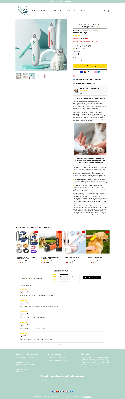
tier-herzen (38, 396)
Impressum (18, 371)
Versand (68, 396)
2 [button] (60, 345)
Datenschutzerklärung (56, 396)
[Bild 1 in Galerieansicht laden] (19, 76)
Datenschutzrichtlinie (21, 362)
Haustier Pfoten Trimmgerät (72, 257)
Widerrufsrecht (46, 396)
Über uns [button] (85, 354)
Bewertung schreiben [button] (92, 278)
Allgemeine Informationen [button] (26, 354)
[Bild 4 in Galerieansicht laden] (38, 76)
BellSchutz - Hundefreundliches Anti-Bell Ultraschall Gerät (50, 258)
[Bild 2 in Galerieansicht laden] (25, 76)
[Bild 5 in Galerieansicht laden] (45, 76)
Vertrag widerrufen (87, 396)
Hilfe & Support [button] (54, 354)
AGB (63, 396)
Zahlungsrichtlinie (20, 367)
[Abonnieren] (65, 380)
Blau (76, 54)
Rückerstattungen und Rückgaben (25, 357)
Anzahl (75, 57)
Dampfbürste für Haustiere (95, 257)
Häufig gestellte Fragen (22, 369)
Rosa (82, 54)
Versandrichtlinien (20, 360)
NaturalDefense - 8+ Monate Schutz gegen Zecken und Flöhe (26, 258)
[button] (50, 10)
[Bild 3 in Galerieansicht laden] (32, 76)
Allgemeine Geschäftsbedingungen (25, 364)
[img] (23, 290)
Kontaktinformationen (76, 396)
